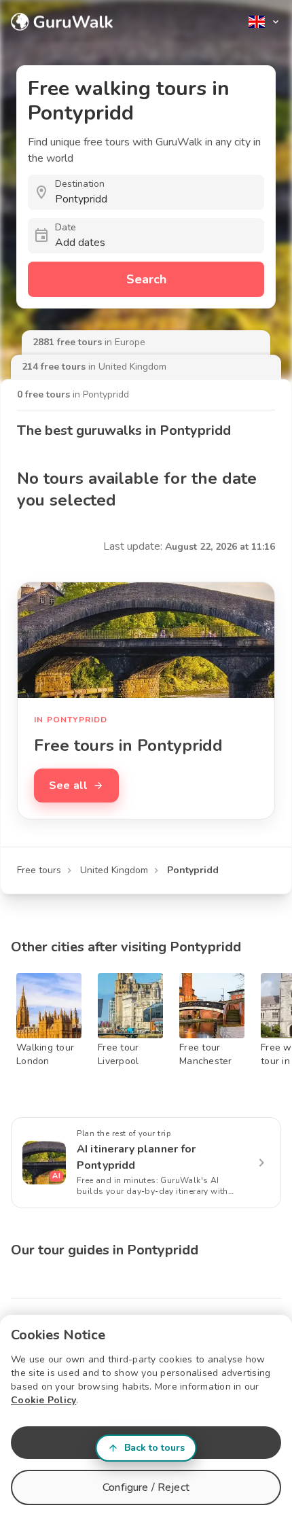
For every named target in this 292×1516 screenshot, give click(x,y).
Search (146, 279)
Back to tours (154, 1447)
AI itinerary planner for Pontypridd (136, 1157)
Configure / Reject (146, 1487)
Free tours (39, 870)
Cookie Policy (43, 1400)
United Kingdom (114, 870)
